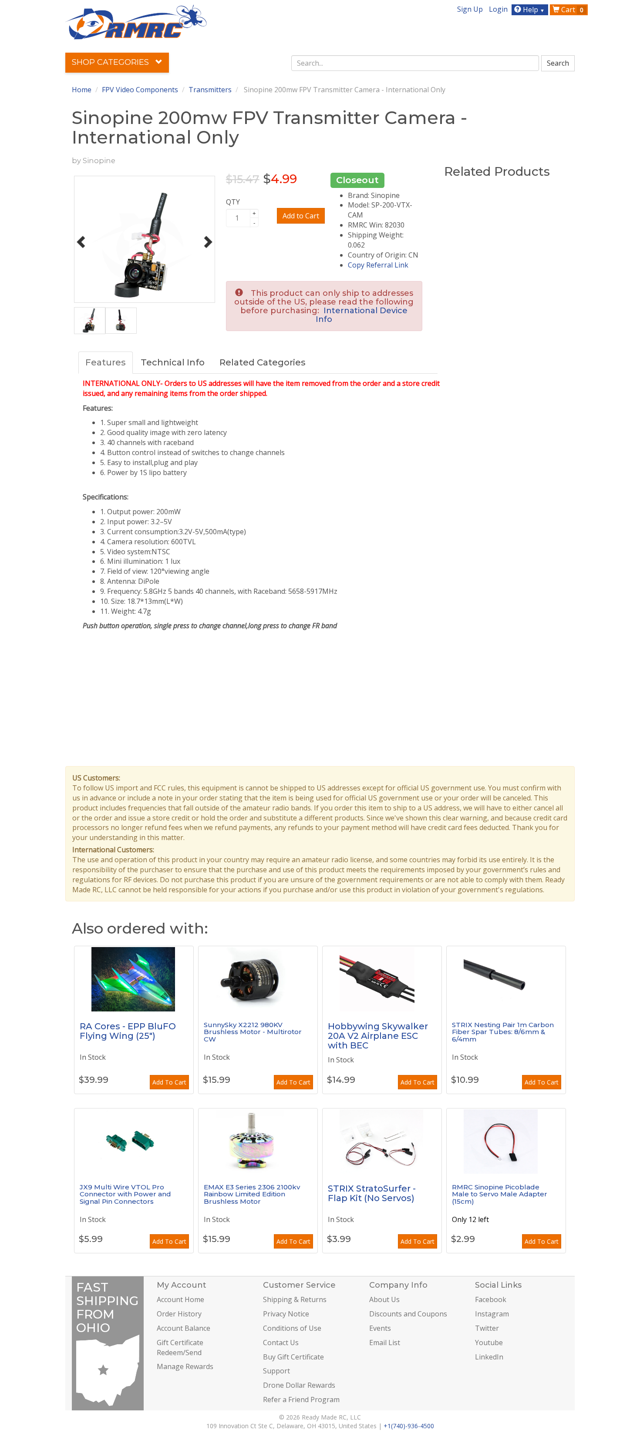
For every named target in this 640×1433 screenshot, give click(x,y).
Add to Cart (301, 216)
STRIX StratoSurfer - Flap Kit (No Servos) (372, 1193)
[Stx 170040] (382, 1141)
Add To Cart (169, 1082)
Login (498, 9)
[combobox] (415, 63)
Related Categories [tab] (262, 362)
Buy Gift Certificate (293, 1357)
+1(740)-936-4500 (409, 1426)
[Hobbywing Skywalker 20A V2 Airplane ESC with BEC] (382, 978)
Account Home (180, 1299)
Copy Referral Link (378, 265)
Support (276, 1371)
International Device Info (362, 315)
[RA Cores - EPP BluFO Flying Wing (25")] (133, 978)
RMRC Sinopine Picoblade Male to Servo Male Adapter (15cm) (499, 1194)
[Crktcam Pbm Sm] (506, 1141)
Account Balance (183, 1328)
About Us (384, 1299)
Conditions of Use (292, 1328)
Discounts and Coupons (408, 1314)
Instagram (492, 1314)
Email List (384, 1342)
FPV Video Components (140, 89)
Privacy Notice (286, 1314)
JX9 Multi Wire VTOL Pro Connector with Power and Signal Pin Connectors (125, 1194)
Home (81, 89)
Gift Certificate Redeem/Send (180, 1347)
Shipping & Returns (295, 1299)
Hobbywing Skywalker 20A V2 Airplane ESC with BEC (378, 1036)
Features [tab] (105, 362)
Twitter (487, 1328)
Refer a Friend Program (301, 1399)
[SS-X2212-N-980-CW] (258, 978)
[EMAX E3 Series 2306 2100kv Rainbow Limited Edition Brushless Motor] (258, 1141)
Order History (179, 1314)
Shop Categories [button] (111, 62)
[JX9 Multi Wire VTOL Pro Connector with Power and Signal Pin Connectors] (133, 1141)
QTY (233, 202)
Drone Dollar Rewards (299, 1385)
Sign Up (470, 9)
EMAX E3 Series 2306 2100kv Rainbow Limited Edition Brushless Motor (252, 1194)
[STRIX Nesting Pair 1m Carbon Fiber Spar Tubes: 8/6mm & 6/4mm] (506, 978)
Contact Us (281, 1342)
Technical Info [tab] (173, 362)
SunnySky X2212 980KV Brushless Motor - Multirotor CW (253, 1032)
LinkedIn (489, 1357)
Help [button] (533, 9)
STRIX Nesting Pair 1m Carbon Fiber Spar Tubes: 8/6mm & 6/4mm (503, 1032)
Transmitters (210, 89)
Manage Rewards (185, 1366)
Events (380, 1328)
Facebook (490, 1299)
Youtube (489, 1342)
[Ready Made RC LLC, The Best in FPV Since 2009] (136, 21)
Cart (571, 9)
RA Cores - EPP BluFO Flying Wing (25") (128, 1031)
